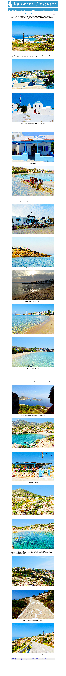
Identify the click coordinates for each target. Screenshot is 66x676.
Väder (27, 659)
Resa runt (27, 658)
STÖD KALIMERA (24, 670)
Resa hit (22, 658)
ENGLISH (54, 670)
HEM (9, 670)
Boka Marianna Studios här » (16, 375)
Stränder (37, 658)
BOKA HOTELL (47, 670)
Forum (43, 659)
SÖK (36, 670)
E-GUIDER (40, 670)
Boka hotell (13, 659)
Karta (33, 659)
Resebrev (37, 659)
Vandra (51, 658)
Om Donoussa (14, 658)
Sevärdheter (44, 658)
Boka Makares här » (14, 373)
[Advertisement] (33, 128)
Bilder (21, 659)
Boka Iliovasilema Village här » (16, 377)
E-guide (51, 659)
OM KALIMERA (15, 670)
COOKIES (32, 670)
